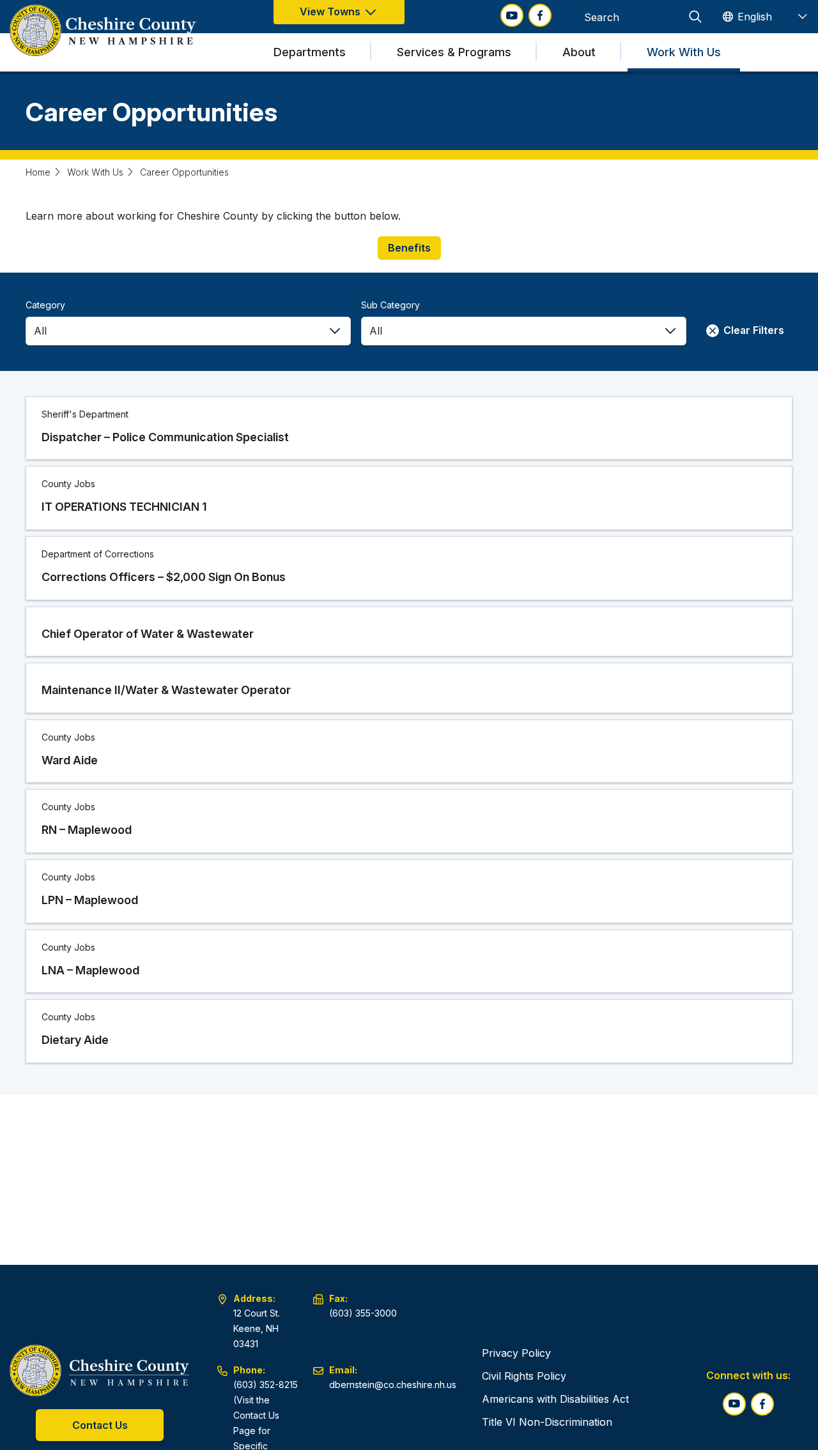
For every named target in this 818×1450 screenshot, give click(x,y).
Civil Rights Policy (524, 1376)
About (579, 52)
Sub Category (390, 304)
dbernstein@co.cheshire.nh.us (392, 1384)
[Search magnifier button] (695, 16)
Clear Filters (752, 330)
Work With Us (684, 52)
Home (38, 172)
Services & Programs (454, 52)
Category (45, 304)
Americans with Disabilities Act (555, 1399)
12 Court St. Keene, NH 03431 (256, 1328)
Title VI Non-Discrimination (547, 1422)
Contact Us (100, 1425)
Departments (310, 52)
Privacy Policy (516, 1353)
